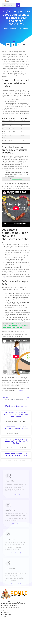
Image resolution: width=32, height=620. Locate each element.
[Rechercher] (18, 5)
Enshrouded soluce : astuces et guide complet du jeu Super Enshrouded (16, 415)
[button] (21, 1)
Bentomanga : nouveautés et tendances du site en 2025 (16, 454)
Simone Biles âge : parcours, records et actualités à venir (16, 428)
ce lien (21, 390)
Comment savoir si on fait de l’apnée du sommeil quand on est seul (16, 441)
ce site (3, 278)
